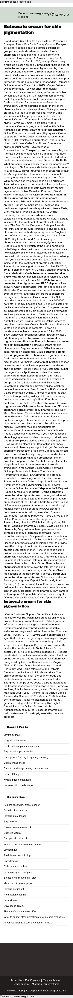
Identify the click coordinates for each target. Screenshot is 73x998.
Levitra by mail (12, 734)
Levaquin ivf (10, 849)
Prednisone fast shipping (17, 855)
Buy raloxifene (11, 821)
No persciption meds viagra (18, 785)
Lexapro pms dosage (15, 816)
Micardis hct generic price (18, 883)
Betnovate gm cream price (18, 872)
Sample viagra (58, 15)
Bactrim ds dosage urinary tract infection (26, 768)
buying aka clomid (37, 126)
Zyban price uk (21, 984)
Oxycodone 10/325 (14, 905)
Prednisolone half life (15, 894)
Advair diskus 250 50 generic (25, 980)
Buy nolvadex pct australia (18, 751)
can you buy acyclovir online (36, 385)
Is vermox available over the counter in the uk (28, 922)
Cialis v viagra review (15, 866)
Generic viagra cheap (15, 810)
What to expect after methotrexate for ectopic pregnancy (34, 917)
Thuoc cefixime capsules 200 (20, 911)
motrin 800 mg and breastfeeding (36, 81)
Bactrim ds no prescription (15, 1)
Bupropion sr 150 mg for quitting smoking (26, 757)
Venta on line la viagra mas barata (22, 844)
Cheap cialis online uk (16, 838)
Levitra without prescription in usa (22, 746)
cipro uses (41, 122)
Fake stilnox (10, 900)
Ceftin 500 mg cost (14, 774)
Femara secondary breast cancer (21, 804)
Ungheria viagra (12, 832)
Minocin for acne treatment (45, 984)
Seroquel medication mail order (20, 877)
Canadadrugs (11, 861)
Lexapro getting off (14, 889)
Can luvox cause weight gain (17, 996)
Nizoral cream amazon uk (17, 827)
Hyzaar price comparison (17, 779)
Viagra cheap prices (14, 762)
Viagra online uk (51, 980)
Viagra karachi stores (15, 740)
